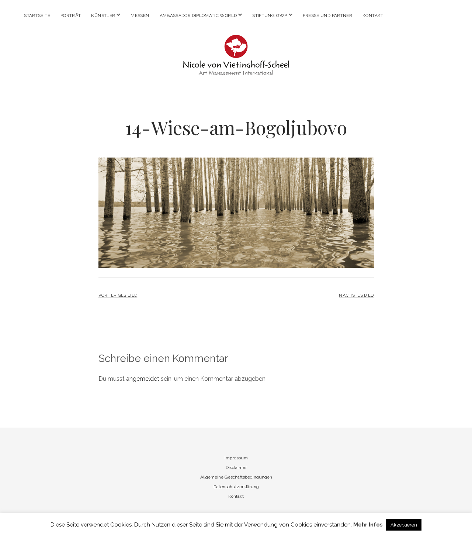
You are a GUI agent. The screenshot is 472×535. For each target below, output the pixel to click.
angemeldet (142, 378)
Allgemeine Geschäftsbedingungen (236, 477)
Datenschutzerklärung (236, 486)
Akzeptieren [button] (404, 525)
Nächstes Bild (356, 295)
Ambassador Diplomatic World (198, 15)
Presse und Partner (327, 15)
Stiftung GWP (269, 15)
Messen (140, 15)
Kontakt (373, 15)
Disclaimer (236, 467)
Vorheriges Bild (118, 295)
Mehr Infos (368, 524)
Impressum (236, 457)
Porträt (70, 15)
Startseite (37, 15)
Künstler (103, 15)
